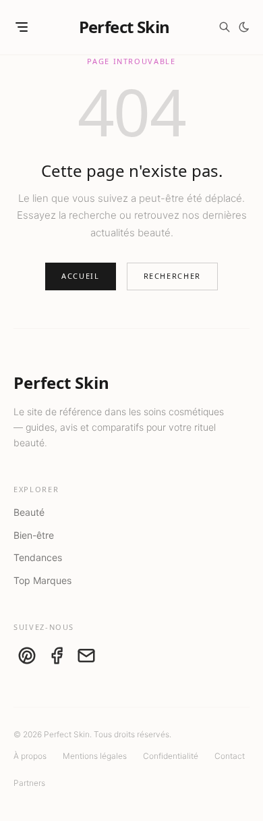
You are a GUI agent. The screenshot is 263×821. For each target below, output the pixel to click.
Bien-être (33, 535)
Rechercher (173, 276)
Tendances (37, 557)
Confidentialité (170, 756)
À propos (30, 756)
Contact (229, 756)
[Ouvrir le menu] (21, 27)
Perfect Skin (124, 27)
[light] (244, 27)
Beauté (29, 512)
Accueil (80, 276)
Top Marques (42, 580)
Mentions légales (95, 756)
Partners (29, 783)
